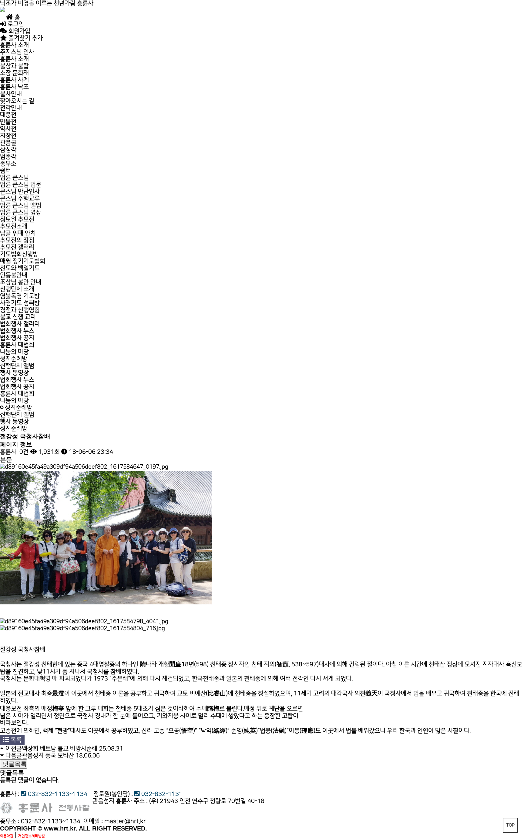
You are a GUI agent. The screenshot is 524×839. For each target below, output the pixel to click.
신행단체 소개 (17, 289)
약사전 (8, 128)
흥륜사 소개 (14, 45)
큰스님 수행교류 (20, 198)
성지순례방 (13, 359)
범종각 (8, 156)
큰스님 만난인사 (20, 191)
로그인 (15, 24)
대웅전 (8, 115)
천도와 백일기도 (20, 268)
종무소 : (10, 821)
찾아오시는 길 (17, 101)
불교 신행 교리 (18, 317)
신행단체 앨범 (17, 366)
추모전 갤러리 (17, 247)
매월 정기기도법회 (22, 261)
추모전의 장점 (17, 240)
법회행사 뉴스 (17, 331)
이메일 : (114, 821)
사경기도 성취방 (20, 303)
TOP (510, 825)
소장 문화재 (14, 73)
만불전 (8, 122)
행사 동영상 (14, 372)
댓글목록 (14, 763)
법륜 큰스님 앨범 (20, 205)
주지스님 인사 (24, 52)
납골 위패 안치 (18, 233)
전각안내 (11, 108)
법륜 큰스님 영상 (20, 212)
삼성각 (8, 149)
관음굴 (8, 142)
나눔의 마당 (14, 352)
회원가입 (18, 31)
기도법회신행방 (19, 254)
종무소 (8, 163)
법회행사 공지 (17, 338)
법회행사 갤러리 (20, 324)
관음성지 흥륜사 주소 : (120, 801)
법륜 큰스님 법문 (20, 184)
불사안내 (11, 94)
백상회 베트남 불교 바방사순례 (59, 748)
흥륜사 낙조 (14, 87)
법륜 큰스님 (14, 177)
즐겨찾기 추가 (25, 38)
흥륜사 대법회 (17, 345)
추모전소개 (13, 226)
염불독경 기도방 (20, 296)
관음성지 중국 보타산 (48, 755)
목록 (15, 740)
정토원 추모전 (17, 219)
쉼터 (5, 170)
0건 (23, 452)
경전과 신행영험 (20, 310)
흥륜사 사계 (14, 80)
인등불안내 (13, 275)
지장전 (8, 135)
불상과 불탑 (14, 66)
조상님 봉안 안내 (20, 282)
